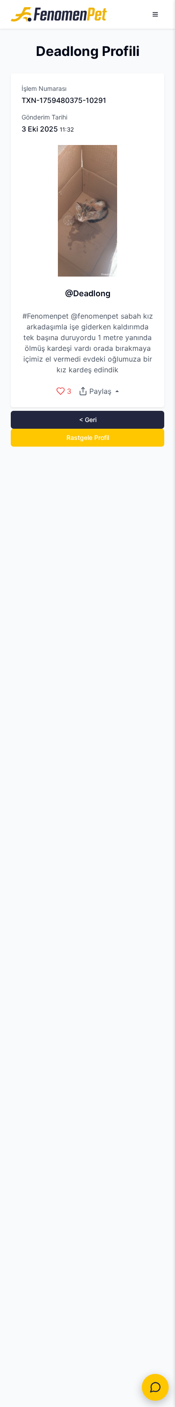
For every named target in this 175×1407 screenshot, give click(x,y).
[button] (98, 391)
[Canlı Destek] (155, 1387)
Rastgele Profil (87, 437)
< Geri (87, 419)
